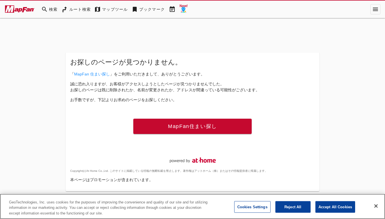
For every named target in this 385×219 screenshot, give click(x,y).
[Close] (376, 206)
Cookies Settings (252, 207)
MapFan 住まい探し (92, 74)
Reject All (292, 207)
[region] (192, 206)
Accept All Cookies (335, 207)
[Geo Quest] (183, 9)
